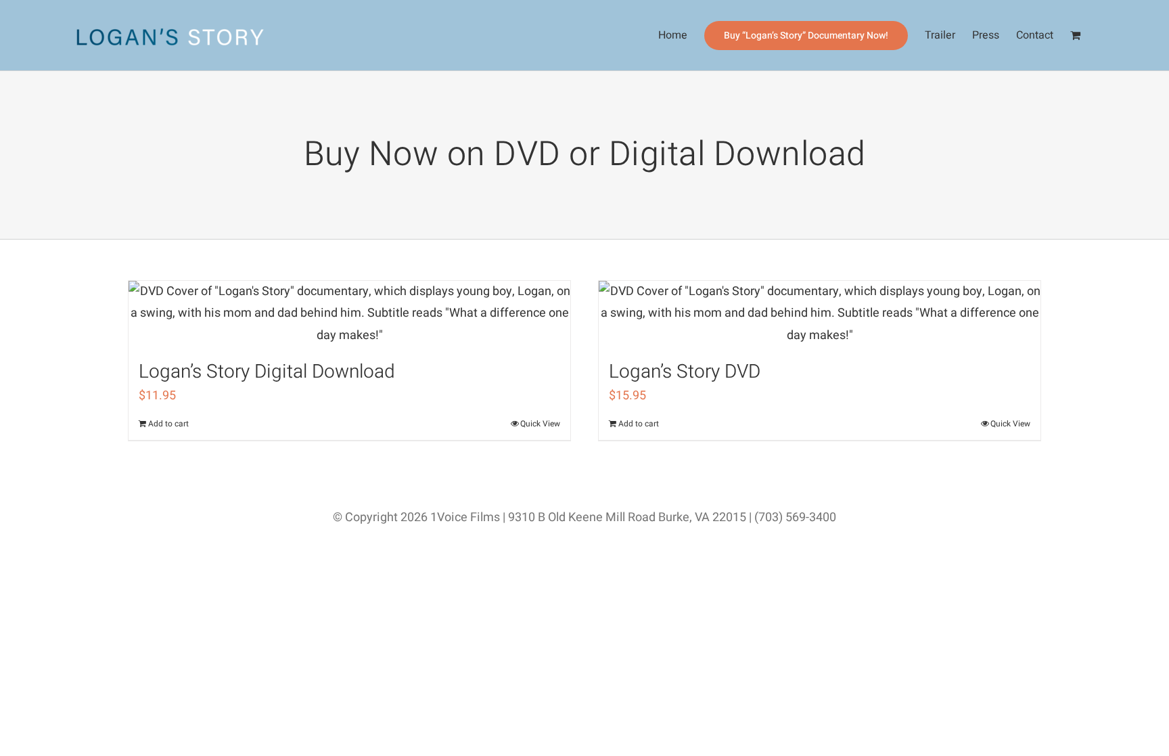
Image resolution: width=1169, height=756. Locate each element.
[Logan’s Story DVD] (819, 314)
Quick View (540, 424)
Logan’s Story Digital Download (267, 372)
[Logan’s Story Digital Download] (349, 314)
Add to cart (168, 424)
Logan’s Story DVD (684, 372)
